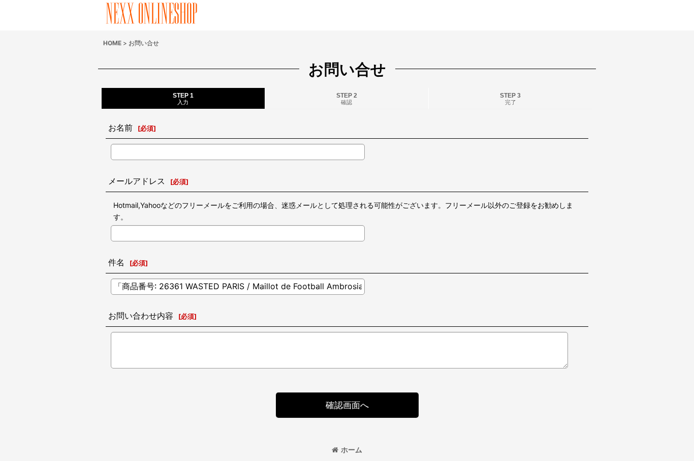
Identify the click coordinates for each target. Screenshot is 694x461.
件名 (116, 262)
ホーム (351, 449)
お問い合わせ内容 (140, 316)
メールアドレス (136, 181)
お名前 (120, 127)
